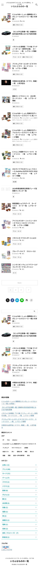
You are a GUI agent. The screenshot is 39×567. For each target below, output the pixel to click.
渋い (13, 451)
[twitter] (8, 300)
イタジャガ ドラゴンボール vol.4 (24, 238)
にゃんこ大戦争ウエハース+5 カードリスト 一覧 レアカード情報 (24, 154)
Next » (20, 283)
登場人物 (19, 451)
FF (3, 440)
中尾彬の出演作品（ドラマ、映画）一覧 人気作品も (24, 82)
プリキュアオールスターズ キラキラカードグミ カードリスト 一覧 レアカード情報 (24, 66)
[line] (22, 300)
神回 (26, 451)
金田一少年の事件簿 (18, 455)
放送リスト (6, 451)
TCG (8, 440)
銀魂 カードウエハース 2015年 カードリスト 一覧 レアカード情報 (24, 98)
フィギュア (6, 448)
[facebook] (12, 300)
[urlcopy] (31, 300)
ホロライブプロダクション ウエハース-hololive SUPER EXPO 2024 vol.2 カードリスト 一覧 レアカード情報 (24, 172)
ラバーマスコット (16, 448)
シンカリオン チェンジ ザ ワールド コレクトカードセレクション (25, 265)
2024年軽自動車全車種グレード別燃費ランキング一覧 (24, 189)
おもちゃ (14, 440)
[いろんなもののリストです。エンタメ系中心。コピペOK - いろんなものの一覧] (17, 300)
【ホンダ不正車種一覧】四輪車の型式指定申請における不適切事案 (24, 32)
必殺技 (26, 448)
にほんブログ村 (6, 550)
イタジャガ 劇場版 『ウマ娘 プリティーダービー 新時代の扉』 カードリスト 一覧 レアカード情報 (24, 48)
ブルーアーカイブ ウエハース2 (23, 251)
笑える (32, 451)
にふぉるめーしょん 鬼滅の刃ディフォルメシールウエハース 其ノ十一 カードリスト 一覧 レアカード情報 (24, 133)
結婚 (4, 455)
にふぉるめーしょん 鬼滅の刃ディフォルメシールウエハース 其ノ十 (24, 114)
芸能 (9, 455)
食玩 (23, 21)
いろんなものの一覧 (19, 6)
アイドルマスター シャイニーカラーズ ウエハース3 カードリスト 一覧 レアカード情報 (24, 222)
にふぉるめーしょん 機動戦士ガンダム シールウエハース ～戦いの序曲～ (24, 16)
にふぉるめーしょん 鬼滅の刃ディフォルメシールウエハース (24, 119)
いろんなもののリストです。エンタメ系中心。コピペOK (19, 558)
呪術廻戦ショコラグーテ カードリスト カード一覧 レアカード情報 (24, 205)
